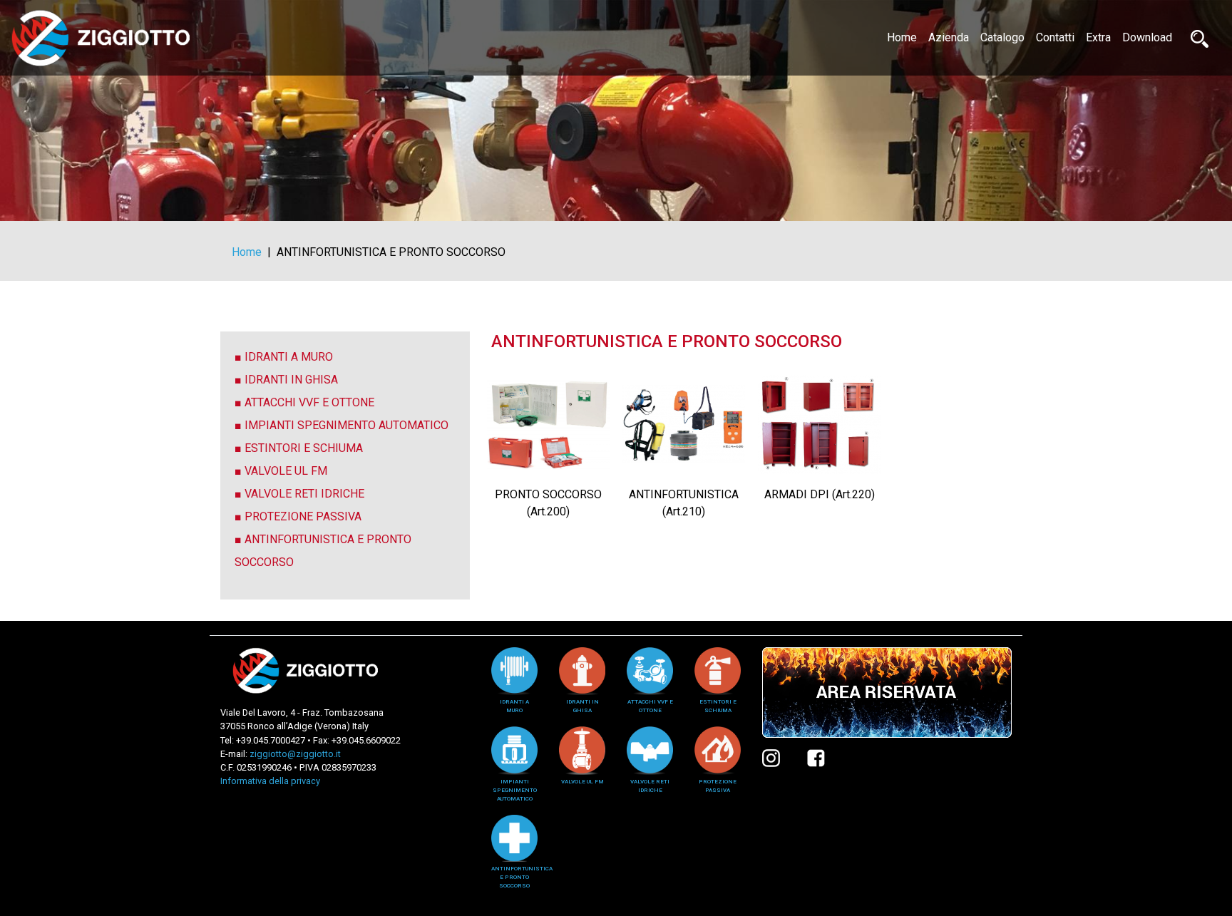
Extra (1098, 37)
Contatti (1055, 37)
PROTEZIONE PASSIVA (303, 516)
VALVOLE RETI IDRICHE (304, 493)
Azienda (948, 37)
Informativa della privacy (270, 781)
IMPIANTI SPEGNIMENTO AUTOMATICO (346, 425)
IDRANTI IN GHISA (291, 379)
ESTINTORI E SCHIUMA (304, 448)
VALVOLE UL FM (286, 471)
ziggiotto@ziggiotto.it (295, 753)
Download (1147, 37)
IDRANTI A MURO (289, 357)
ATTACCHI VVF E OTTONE (309, 402)
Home (905, 37)
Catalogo (1002, 37)
